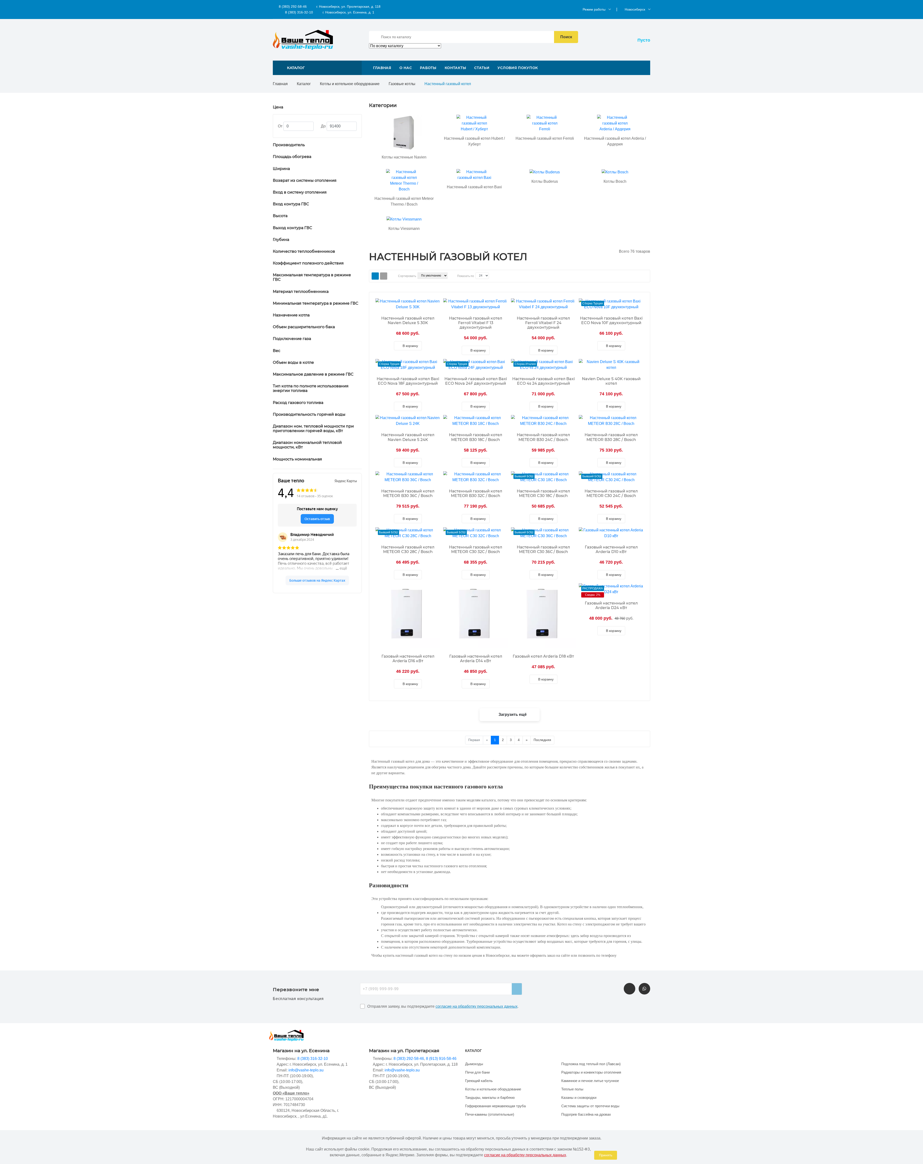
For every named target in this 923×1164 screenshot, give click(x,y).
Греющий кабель (479, 1081)
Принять (605, 1155)
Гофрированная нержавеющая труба (495, 1106)
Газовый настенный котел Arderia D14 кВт (475, 658)
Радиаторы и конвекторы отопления (591, 1072)
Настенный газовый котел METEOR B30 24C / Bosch (543, 437)
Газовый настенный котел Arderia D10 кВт (611, 549)
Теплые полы (572, 1089)
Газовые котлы (402, 84)
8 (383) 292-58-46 (292, 6)
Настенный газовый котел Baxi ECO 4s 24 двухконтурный (543, 381)
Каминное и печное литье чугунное (590, 1081)
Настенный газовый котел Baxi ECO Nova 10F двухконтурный (611, 320)
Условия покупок (518, 68)
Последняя (542, 740)
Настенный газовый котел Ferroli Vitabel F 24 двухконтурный (543, 323)
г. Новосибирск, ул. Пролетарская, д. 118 (348, 6)
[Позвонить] (629, 988)
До (323, 126)
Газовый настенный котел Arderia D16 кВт (407, 658)
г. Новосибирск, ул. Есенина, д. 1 (348, 12)
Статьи (481, 68)
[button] (317, 68)
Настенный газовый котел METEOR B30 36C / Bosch (407, 493)
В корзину (410, 346)
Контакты (455, 68)
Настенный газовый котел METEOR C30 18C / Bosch (543, 493)
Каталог (304, 84)
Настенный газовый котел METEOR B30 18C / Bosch (475, 437)
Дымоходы (474, 1064)
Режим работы (594, 9)
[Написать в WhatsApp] (644, 988)
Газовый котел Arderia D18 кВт (543, 656)
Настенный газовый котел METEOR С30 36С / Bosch (543, 549)
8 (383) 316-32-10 (298, 12)
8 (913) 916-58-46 (441, 1059)
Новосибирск (635, 9)
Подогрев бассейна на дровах (586, 1114)
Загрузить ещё (512, 714)
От (280, 126)
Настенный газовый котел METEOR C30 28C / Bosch (407, 549)
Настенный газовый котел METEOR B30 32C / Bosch (475, 493)
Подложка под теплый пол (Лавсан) (591, 1064)
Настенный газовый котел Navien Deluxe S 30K (407, 320)
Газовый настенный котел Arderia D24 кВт (611, 605)
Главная (382, 68)
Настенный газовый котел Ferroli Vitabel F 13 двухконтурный (475, 323)
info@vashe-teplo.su (306, 1070)
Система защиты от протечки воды (590, 1106)
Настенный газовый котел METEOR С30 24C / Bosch (611, 493)
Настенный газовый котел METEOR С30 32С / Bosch (475, 549)
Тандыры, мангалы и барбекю (490, 1097)
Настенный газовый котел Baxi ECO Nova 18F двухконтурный (408, 381)
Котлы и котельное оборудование (350, 84)
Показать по (465, 276)
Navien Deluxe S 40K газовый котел (611, 381)
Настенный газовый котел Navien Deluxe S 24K (407, 437)
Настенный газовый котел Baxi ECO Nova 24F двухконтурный (475, 381)
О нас (405, 68)
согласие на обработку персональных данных (477, 1006)
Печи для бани (477, 1072)
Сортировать (407, 276)
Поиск (566, 37)
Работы (428, 68)
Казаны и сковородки (578, 1097)
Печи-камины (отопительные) (489, 1114)
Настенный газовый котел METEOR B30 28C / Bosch (611, 437)
